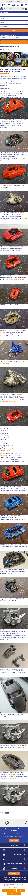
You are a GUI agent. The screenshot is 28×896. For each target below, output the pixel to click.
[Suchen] (23, 8)
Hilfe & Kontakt (14, 840)
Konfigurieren (21, 890)
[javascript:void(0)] (15, 35)
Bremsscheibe (4, 363)
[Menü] (25, 4)
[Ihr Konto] (17, 4)
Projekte (8, 49)
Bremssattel (3, 84)
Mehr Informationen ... (14, 887)
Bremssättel (4, 73)
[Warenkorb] (22, 4)
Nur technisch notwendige (9, 890)
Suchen (14, 30)
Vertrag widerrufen (14, 873)
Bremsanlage (21, 80)
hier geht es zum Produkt (16, 279)
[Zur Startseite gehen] (4, 4)
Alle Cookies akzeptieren (14, 893)
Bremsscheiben (14, 400)
